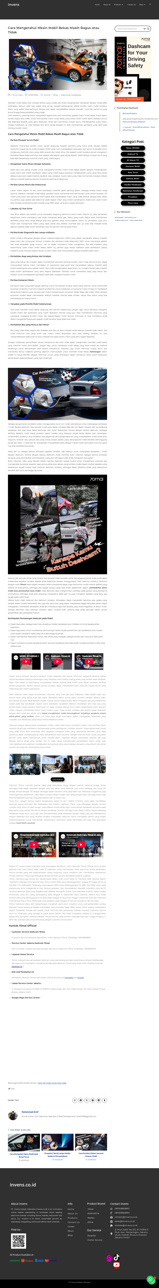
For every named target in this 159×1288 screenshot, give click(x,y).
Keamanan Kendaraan (71, 95)
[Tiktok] (116, 1258)
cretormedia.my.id (136, 220)
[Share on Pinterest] (92, 1100)
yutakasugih (119, 217)
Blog (55, 95)
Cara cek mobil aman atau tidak (52, 1083)
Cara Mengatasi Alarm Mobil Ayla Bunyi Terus (24, 1155)
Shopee (80, 977)
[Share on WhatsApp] (74, 1100)
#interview (126, 122)
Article (47, 95)
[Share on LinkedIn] (98, 1100)
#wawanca (134, 122)
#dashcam (141, 122)
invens (13, 5)
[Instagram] (109, 1258)
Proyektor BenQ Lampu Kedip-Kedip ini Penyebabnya (57, 1155)
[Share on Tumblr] (104, 1100)
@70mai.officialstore (129, 113)
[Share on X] (86, 1100)
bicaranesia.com (130, 217)
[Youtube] (116, 1265)
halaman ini (17, 966)
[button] (150, 1279)
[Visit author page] (13, 1116)
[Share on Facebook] (80, 1100)
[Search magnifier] (148, 28)
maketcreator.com (121, 220)
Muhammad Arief (30, 1112)
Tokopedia (68, 977)
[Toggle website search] (150, 4)
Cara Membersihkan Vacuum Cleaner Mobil (91, 1155)
